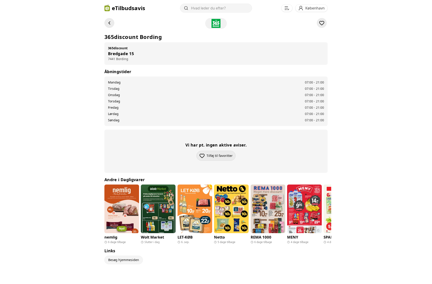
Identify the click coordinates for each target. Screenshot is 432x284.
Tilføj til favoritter (221, 156)
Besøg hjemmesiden (123, 260)
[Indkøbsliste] (286, 8)
